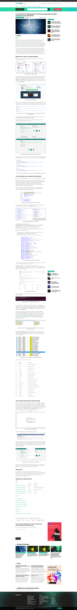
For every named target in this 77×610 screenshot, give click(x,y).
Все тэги (52, 597)
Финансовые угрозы (30, 597)
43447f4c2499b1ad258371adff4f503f (21, 485)
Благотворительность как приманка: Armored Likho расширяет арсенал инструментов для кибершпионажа (20, 556)
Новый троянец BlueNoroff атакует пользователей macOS (56, 39)
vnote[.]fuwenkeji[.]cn (18, 509)
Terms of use (50, 606)
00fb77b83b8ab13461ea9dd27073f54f (21, 487)
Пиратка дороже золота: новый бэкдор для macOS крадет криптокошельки (55, 35)
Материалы (39, 6)
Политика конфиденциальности (43, 606)
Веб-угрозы (29, 600)
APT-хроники (53, 598)
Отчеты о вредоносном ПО (31, 552)
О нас (43, 6)
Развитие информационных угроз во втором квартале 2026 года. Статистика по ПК (44, 555)
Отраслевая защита (23, 6)
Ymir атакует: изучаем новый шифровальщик (55, 287)
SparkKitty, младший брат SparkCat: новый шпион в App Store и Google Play (56, 26)
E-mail (32, 533)
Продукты (29, 6)
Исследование (41, 599)
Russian (60, 3)
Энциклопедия (53, 600)
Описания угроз (53, 601)
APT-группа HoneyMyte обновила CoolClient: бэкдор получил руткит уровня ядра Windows (23, 566)
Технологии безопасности (43, 600)
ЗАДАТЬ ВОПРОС (49, 3)
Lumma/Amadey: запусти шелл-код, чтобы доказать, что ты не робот (56, 291)
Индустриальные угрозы (31, 599)
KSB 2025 (52, 602)
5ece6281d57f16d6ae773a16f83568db (21, 489)
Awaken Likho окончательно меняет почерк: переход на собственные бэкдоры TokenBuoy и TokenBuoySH (23, 575)
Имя (16, 533)
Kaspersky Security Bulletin (43, 596)
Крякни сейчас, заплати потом (55, 278)
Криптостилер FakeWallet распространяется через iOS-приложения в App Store (56, 22)
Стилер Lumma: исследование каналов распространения (55, 274)
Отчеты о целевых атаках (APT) (20, 552)
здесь (33, 608)
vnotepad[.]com (18, 511)
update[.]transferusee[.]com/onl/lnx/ (21, 502)
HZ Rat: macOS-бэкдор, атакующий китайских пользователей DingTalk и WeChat (55, 31)
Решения (17, 6)
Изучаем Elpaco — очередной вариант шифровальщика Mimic (55, 282)
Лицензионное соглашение (57, 606)
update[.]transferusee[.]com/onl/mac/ (21, 500)
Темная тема (56, 3)
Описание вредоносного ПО (20, 17)
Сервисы (34, 6)
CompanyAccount (44, 3)
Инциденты (41, 602)
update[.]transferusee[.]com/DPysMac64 (21, 504)
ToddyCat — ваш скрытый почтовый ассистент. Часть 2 (37, 575)
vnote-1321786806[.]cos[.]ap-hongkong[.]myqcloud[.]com (23, 513)
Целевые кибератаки (30, 596)
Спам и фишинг (29, 602)
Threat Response (53, 596)
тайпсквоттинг (25, 45)
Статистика (53, 599)
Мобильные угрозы (30, 598)
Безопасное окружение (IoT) (31, 601)
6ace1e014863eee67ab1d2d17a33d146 (21, 491)
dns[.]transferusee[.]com (19, 498)
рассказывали (18, 44)
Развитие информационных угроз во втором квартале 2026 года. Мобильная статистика (32, 555)
